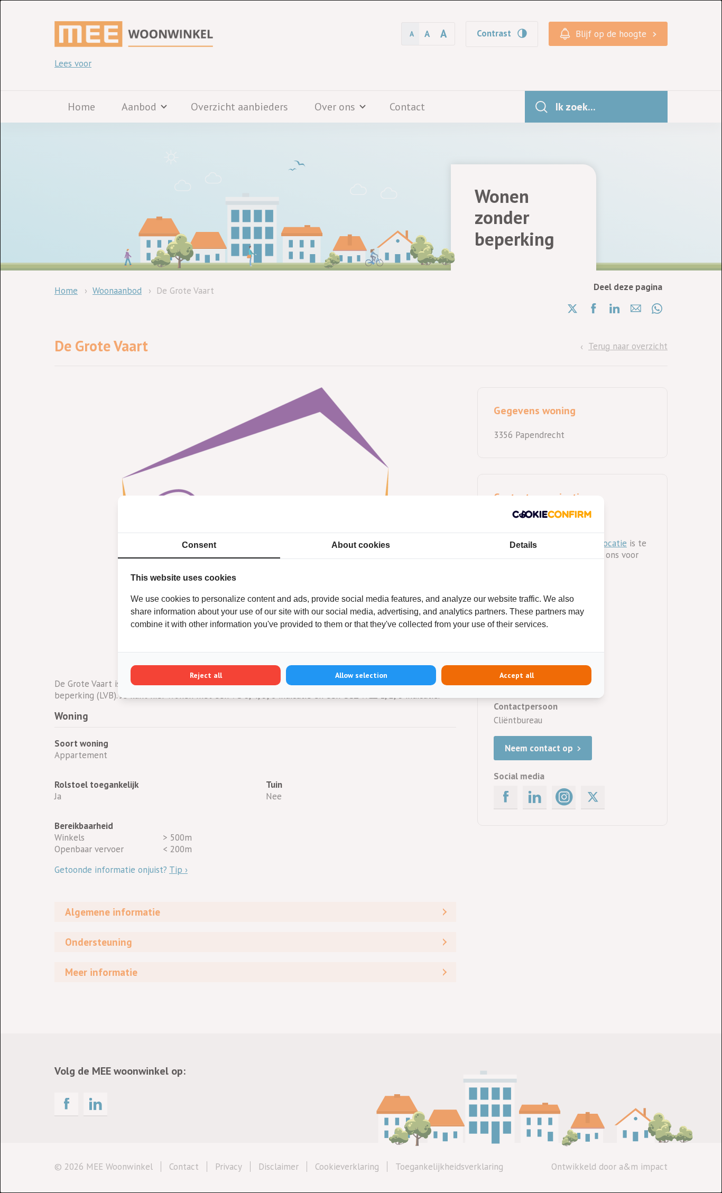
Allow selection (361, 675)
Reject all (206, 675)
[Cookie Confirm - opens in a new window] (551, 514)
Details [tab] (523, 544)
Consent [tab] (199, 544)
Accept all (516, 675)
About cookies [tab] (360, 544)
